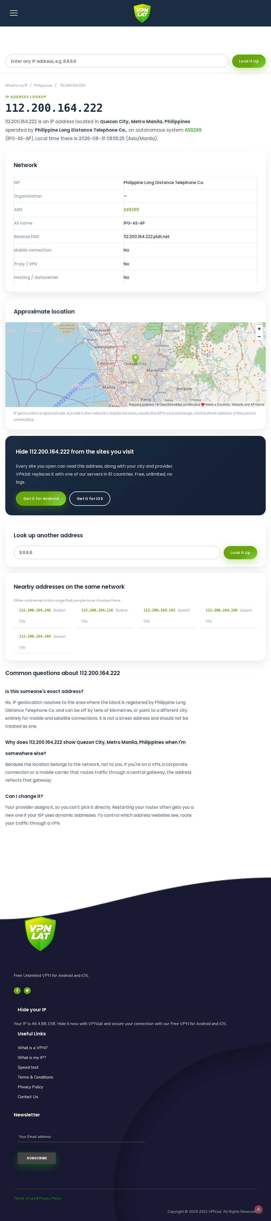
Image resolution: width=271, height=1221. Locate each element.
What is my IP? (32, 1058)
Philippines (43, 85)
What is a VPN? (33, 1048)
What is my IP (16, 85)
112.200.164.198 (221, 610)
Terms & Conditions (35, 1077)
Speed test (28, 1067)
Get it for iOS (90, 498)
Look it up (249, 61)
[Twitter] (27, 990)
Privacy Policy (30, 1087)
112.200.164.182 (159, 610)
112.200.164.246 (35, 610)
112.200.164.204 (35, 636)
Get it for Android (41, 498)
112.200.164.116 (97, 610)
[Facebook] (17, 990)
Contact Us (28, 1097)
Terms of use (25, 1198)
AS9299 (193, 130)
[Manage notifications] (258, 1209)
